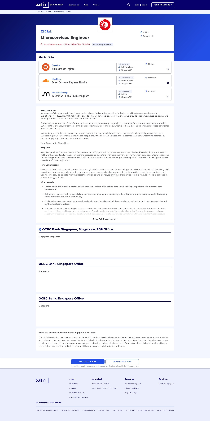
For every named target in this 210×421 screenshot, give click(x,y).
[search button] (128, 5)
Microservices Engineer (63, 68)
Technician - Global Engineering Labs (70, 96)
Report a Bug (131, 393)
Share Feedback (132, 388)
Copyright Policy (89, 410)
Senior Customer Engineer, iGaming (69, 82)
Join (137, 5)
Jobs (86, 5)
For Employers (162, 5)
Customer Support (133, 384)
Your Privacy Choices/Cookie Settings (139, 410)
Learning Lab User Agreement (47, 410)
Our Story (73, 384)
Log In (145, 5)
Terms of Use (117, 410)
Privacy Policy (104, 410)
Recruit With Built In (100, 384)
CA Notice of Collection (165, 410)
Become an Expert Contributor (105, 388)
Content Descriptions (78, 397)
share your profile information (109, 366)
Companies (74, 5)
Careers (72, 388)
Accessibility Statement (70, 410)
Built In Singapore (166, 384)
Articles (96, 5)
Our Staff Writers (76, 393)
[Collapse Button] (168, 69)
